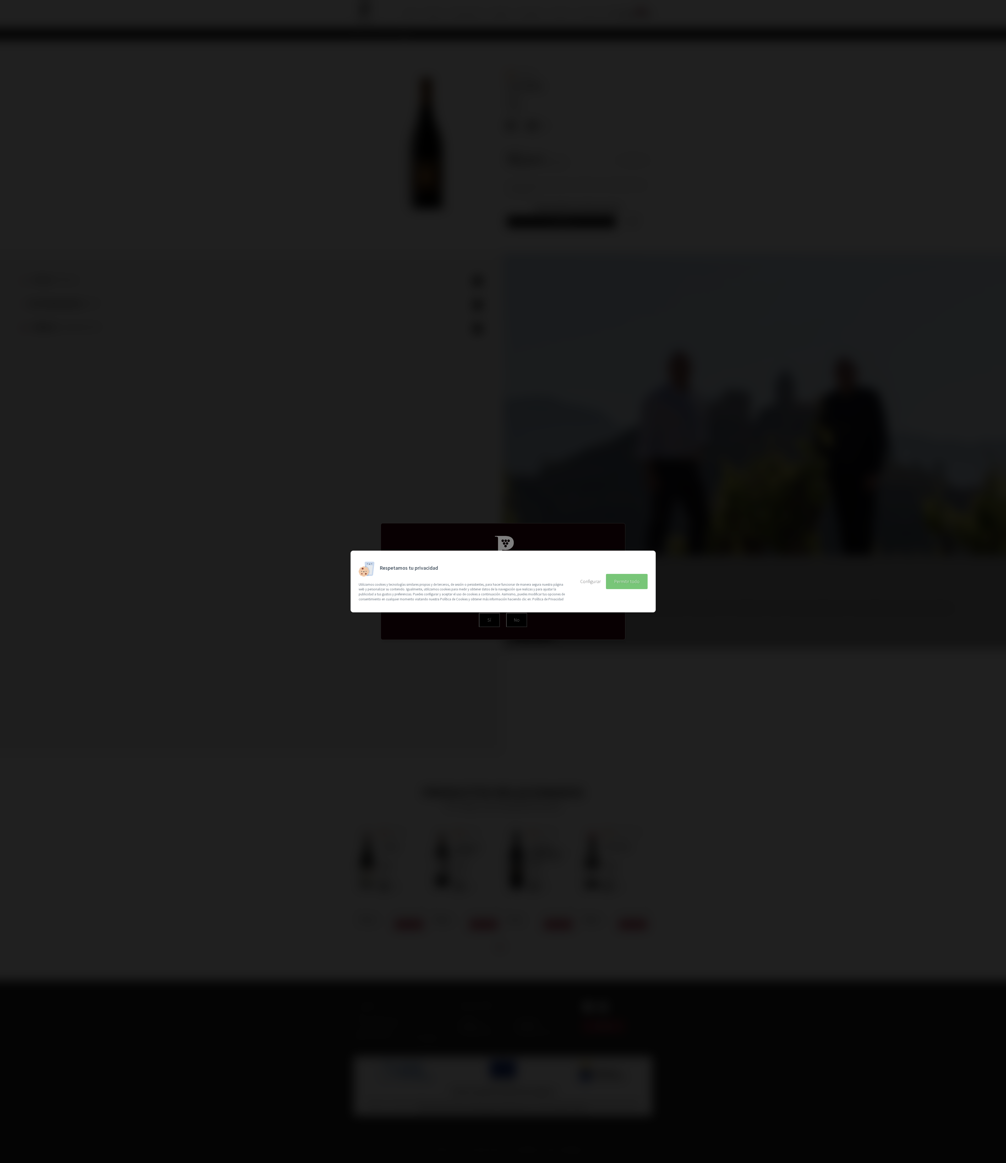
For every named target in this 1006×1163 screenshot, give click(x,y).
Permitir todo (626, 581)
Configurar (590, 581)
